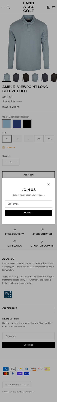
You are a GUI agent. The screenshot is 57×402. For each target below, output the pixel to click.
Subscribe (28, 213)
